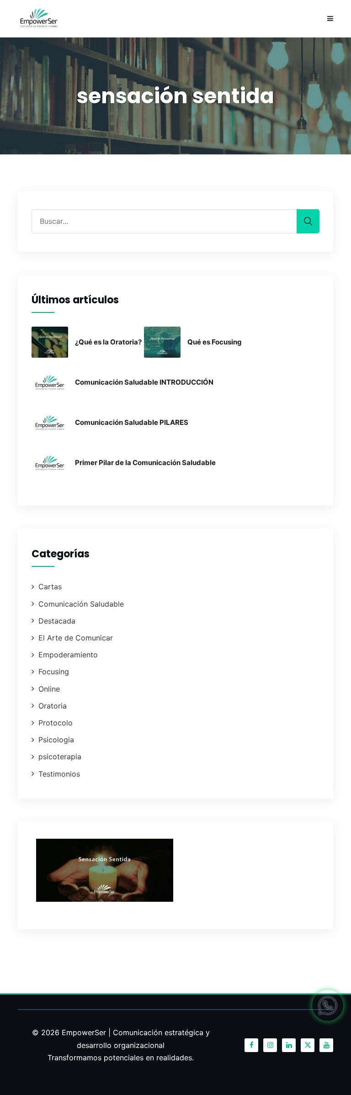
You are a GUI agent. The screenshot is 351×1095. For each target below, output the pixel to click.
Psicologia (56, 739)
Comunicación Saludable (81, 603)
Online (49, 688)
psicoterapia (59, 756)
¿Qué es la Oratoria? (108, 342)
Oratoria (52, 705)
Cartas (50, 586)
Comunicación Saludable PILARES (131, 422)
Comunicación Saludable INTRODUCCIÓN (144, 382)
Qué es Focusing (214, 342)
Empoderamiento (68, 654)
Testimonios (59, 773)
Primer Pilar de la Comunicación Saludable (145, 462)
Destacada (56, 620)
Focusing (53, 671)
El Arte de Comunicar (75, 637)
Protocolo (55, 722)
